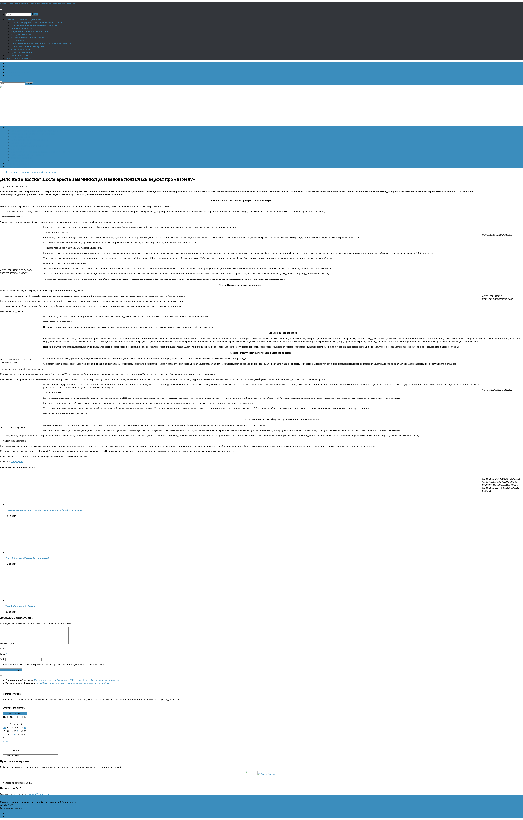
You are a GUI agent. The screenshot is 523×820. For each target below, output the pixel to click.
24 (4, 734)
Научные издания (14, 69)
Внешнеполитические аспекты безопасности (34, 25)
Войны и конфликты (21, 28)
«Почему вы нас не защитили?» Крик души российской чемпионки (44, 510)
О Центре (10, 63)
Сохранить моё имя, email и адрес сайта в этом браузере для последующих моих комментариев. (53, 664)
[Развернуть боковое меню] (1, 675)
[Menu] (1, 9)
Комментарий (8, 643)
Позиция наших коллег (17, 55)
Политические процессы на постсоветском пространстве (41, 43)
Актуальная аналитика (17, 66)
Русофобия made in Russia (20, 606)
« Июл (6, 741)
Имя (3, 648)
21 (18, 731)
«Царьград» (17, 461)
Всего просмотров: (15, 782)
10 (4, 727)
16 (25, 727)
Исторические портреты (18, 72)
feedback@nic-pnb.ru (38, 793)
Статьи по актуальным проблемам (23, 19)
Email (3, 653)
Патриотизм (17, 40)
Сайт (2, 659)
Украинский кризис (21, 49)
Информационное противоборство (29, 31)
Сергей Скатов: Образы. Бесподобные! (27, 558)
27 (15, 734)
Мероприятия (12, 75)
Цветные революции (22, 52)
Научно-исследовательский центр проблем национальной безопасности (38, 3)
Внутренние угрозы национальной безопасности (36, 22)
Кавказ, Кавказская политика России (30, 37)
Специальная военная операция (27, 46)
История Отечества (21, 34)
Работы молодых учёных (18, 58)
